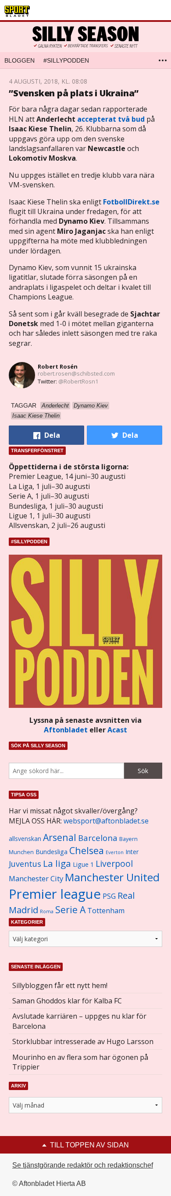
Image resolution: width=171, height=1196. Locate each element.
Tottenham (106, 910)
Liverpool (114, 863)
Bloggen (19, 60)
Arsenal (59, 837)
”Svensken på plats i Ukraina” (74, 93)
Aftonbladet (66, 730)
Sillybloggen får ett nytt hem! (59, 985)
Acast (117, 730)
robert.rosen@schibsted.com (76, 373)
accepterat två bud (111, 119)
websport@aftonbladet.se (106, 821)
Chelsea (86, 850)
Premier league (55, 894)
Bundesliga (52, 852)
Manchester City (36, 878)
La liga (57, 863)
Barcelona (98, 837)
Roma (46, 911)
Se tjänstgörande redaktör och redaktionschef (82, 1165)
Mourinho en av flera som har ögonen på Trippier (80, 1062)
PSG (109, 896)
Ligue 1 (83, 864)
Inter (132, 852)
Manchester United (112, 877)
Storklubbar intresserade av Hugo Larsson (82, 1041)
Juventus (25, 863)
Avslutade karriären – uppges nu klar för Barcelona (79, 1021)
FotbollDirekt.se (131, 202)
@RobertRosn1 (78, 381)
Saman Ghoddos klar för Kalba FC (67, 1001)
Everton (115, 852)
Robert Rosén (58, 366)
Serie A (70, 909)
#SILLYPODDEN (66, 60)
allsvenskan (25, 839)
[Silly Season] (85, 37)
